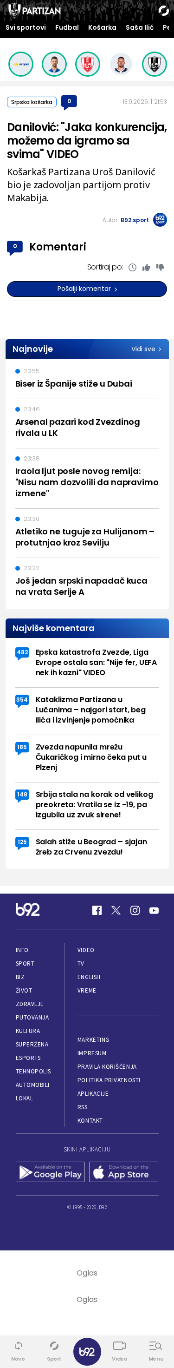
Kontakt (90, 1121)
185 (22, 747)
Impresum (91, 1053)
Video (86, 950)
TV (80, 963)
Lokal (24, 1098)
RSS (82, 1107)
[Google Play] (50, 1173)
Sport (25, 963)
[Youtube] (154, 910)
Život (24, 990)
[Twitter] (116, 910)
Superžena (32, 1044)
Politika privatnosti (109, 1080)
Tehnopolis (33, 1071)
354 (22, 700)
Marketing (93, 1040)
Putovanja (32, 1017)
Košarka (102, 27)
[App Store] (124, 1173)
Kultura (28, 1031)
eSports (28, 1058)
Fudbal (67, 27)
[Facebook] (97, 910)
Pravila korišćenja (107, 1067)
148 (22, 794)
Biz (20, 977)
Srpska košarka (31, 102)
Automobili (33, 1085)
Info (22, 950)
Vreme (87, 990)
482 (22, 652)
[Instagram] (135, 910)
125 (22, 842)
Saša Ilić (140, 27)
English (89, 977)
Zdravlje (30, 1004)
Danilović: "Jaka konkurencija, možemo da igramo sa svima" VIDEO (87, 140)
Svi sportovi (26, 27)
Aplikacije (93, 1094)
